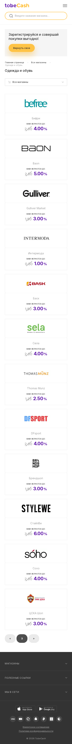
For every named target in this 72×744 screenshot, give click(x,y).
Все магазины (38, 62)
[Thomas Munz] (36, 384)
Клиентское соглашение (36, 727)
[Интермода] (36, 249)
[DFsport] (36, 429)
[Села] (36, 339)
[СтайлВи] (36, 519)
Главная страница (14, 62)
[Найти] (11, 16)
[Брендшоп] (36, 474)
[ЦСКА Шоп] (36, 609)
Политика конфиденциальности (36, 731)
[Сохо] (36, 564)
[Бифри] (36, 114)
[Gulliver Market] (36, 204)
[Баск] (36, 294)
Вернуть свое (21, 47)
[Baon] (36, 159)
